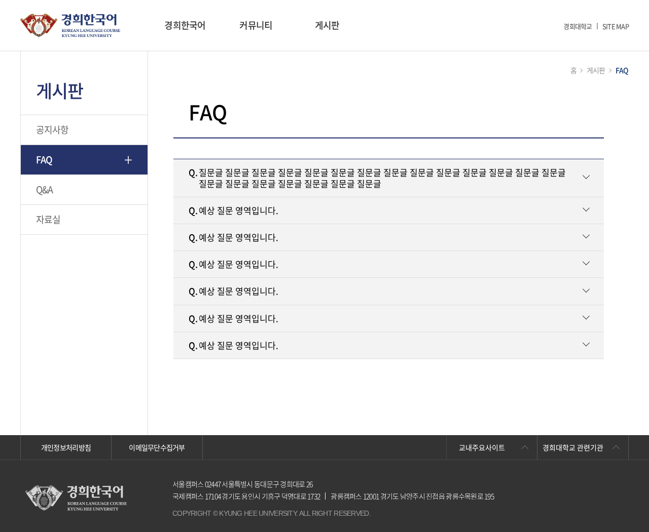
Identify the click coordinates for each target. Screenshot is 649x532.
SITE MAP (615, 26)
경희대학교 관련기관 (573, 447)
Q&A (44, 189)
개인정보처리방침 (66, 447)
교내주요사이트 (482, 447)
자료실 (48, 219)
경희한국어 (184, 25)
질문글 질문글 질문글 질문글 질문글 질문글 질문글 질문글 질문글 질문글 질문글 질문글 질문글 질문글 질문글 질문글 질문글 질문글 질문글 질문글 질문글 (377, 178)
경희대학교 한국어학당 (70, 26)
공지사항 (52, 129)
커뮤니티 (255, 25)
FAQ (44, 159)
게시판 (327, 25)
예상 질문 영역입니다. (233, 210)
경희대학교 (577, 26)
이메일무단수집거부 (157, 447)
